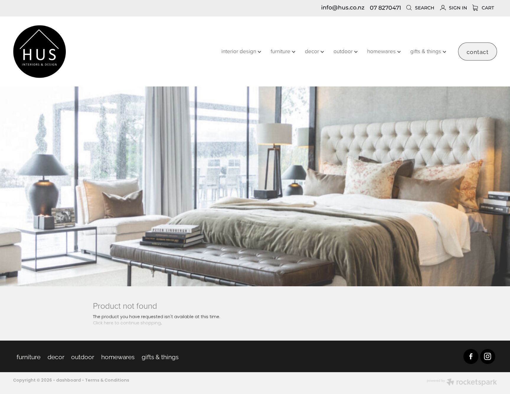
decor (313, 51)
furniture (281, 51)
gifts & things (426, 51)
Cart (487, 8)
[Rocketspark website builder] (462, 383)
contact (478, 51)
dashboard (68, 380)
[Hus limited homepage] (61, 51)
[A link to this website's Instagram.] (487, 356)
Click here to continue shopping (127, 323)
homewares (382, 51)
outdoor (344, 51)
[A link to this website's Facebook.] (470, 356)
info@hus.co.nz (342, 8)
